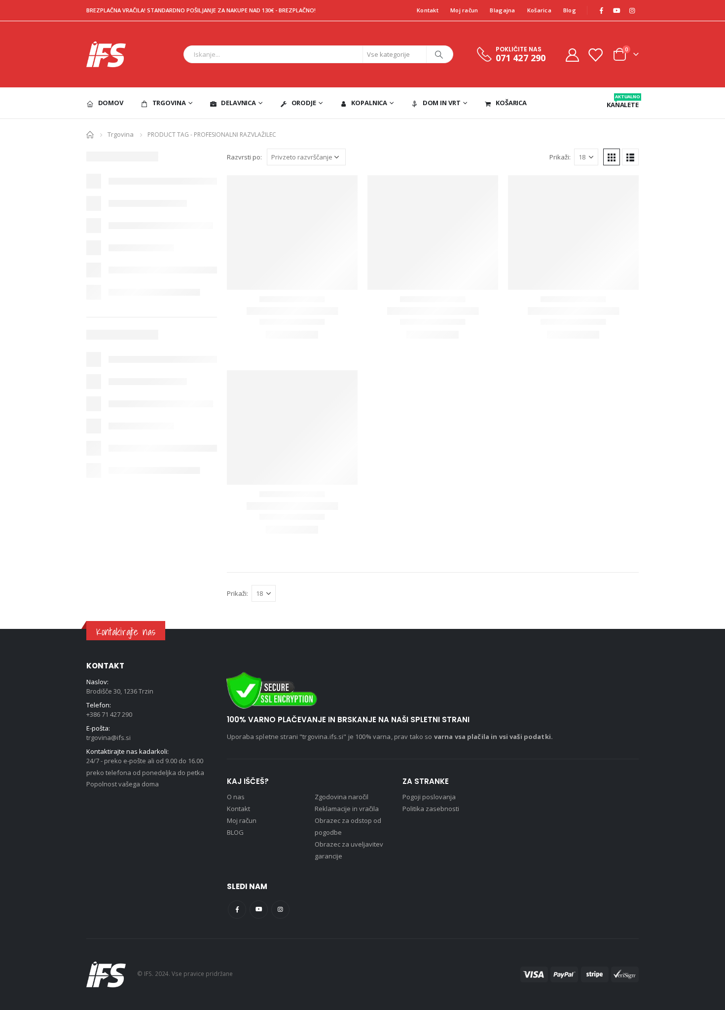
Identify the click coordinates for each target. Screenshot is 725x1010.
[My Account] (572, 54)
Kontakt (427, 10)
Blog (569, 10)
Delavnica (238, 102)
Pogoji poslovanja (429, 796)
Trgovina (169, 102)
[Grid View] (611, 157)
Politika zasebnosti (430, 808)
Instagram (280, 909)
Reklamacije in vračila (347, 808)
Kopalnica (369, 102)
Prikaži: (560, 157)
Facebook (237, 909)
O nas (236, 796)
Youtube (259, 909)
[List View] (630, 157)
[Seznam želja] (595, 54)
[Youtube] (616, 10)
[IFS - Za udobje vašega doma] (106, 54)
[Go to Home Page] (90, 134)
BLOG (235, 832)
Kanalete (623, 101)
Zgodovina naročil (341, 796)
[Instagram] (631, 10)
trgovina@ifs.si (108, 737)
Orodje (303, 102)
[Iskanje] (439, 54)
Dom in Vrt (442, 102)
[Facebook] (601, 10)
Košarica (539, 10)
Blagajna (502, 10)
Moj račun (464, 10)
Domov (110, 102)
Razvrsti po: (244, 157)
